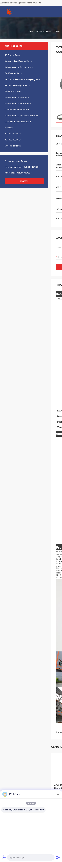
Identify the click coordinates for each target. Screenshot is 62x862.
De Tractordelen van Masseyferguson (22, 79)
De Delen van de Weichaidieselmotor (21, 115)
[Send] (58, 857)
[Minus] (58, 794)
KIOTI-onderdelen (13, 146)
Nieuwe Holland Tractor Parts (18, 61)
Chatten (24, 181)
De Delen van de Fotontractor (18, 103)
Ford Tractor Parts (13, 73)
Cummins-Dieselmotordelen (18, 121)
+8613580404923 (30, 167)
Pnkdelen (9, 128)
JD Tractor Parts (43, 31)
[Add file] (4, 857)
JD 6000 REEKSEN (13, 140)
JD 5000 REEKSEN (13, 134)
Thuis (30, 31)
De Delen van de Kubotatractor (19, 67)
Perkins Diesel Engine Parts (17, 85)
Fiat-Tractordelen (13, 91)
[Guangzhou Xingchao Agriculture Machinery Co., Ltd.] (9, 11)
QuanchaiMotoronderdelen (17, 109)
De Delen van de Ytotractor (17, 97)
